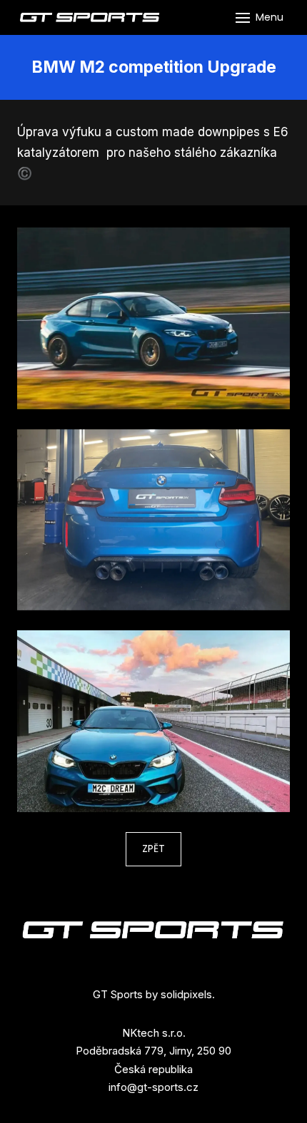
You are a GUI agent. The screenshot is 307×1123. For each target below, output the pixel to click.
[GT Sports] (90, 17)
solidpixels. (188, 994)
